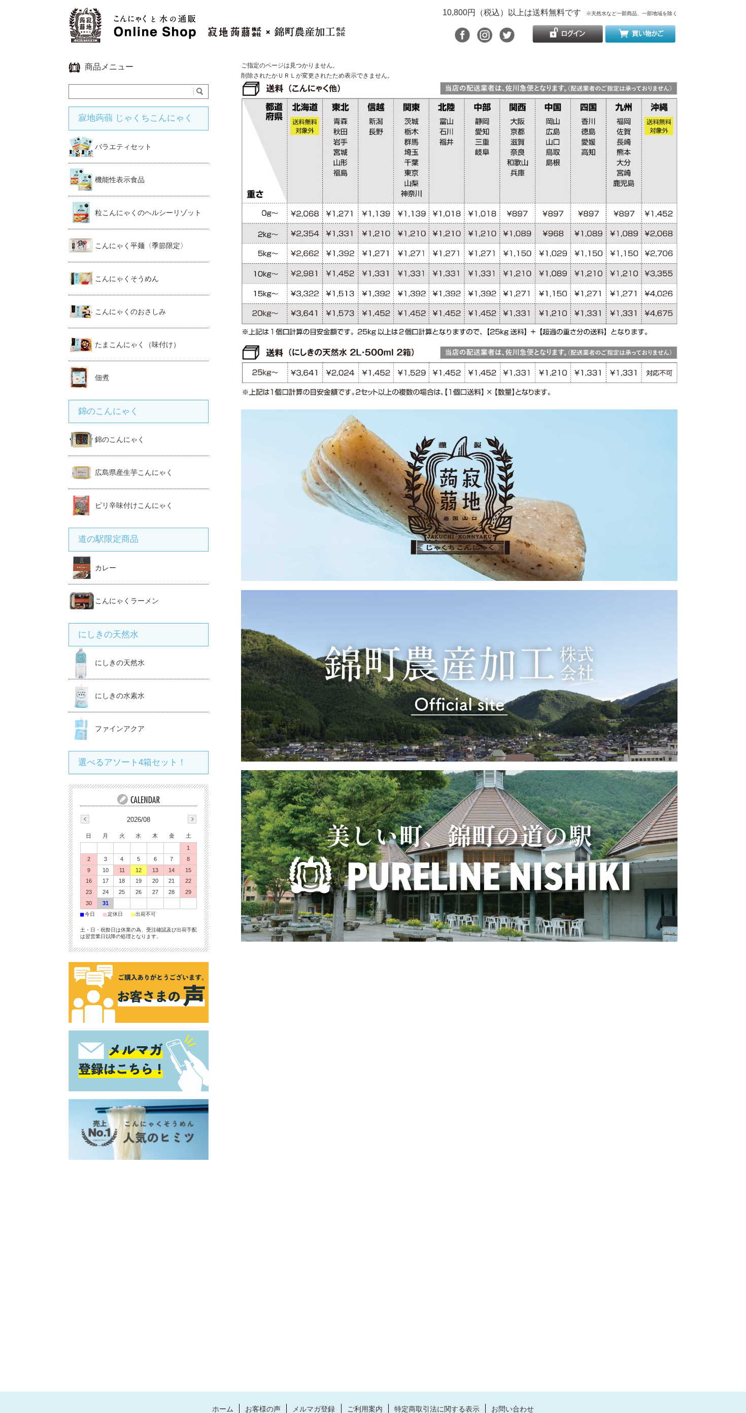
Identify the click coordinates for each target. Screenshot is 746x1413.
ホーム (222, 1409)
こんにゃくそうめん (127, 278)
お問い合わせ (512, 1409)
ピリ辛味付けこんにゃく (134, 505)
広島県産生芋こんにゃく (134, 472)
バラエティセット (123, 147)
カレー (105, 568)
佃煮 (102, 377)
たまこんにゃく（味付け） (137, 344)
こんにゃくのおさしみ (130, 311)
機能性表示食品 (120, 180)
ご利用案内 (365, 1409)
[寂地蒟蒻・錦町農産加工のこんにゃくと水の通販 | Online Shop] (207, 37)
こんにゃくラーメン (127, 601)
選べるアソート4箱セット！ (132, 762)
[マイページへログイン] (567, 38)
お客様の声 (263, 1409)
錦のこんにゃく (108, 411)
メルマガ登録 (313, 1409)
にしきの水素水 (120, 696)
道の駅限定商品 (108, 539)
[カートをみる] (640, 38)
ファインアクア (120, 729)
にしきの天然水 (108, 634)
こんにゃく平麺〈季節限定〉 (141, 246)
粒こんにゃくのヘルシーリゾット (148, 213)
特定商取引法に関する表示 (437, 1409)
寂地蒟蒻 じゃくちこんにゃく (135, 118)
